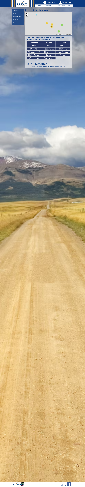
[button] (48, 5)
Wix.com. (45, 486)
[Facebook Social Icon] (69, 484)
